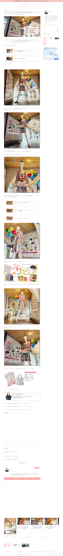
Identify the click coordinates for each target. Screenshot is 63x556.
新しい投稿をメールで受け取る (11, 459)
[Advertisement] (22, 425)
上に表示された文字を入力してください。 (12, 451)
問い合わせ (29, 554)
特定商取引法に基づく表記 (22, 554)
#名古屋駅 (6, 412)
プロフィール (6, 554)
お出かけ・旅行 (17, 551)
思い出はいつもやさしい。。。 (31, 4)
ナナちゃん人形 (13, 10)
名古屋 (22, 551)
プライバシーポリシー (13, 554)
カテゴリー (45, 32)
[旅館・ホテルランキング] (57, 38)
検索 (57, 30)
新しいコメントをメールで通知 (11, 456)
